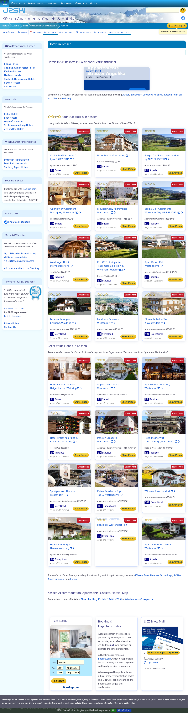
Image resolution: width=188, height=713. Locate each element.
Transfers (84, 32)
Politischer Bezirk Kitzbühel (44, 26)
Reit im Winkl (115, 599)
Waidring (66, 98)
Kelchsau (158, 94)
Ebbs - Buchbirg (89, 599)
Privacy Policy (11, 323)
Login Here (152, 662)
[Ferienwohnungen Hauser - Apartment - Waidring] (69, 528)
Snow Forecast (151, 575)
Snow (23, 32)
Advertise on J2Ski (14, 308)
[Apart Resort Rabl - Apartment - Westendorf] (164, 246)
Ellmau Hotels (11, 64)
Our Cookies (124, 710)
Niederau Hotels (12, 75)
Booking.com (29, 189)
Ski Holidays (166, 575)
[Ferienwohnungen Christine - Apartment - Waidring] (69, 303)
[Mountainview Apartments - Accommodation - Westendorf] (116, 192)
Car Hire (101, 32)
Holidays (67, 32)
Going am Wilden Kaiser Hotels (20, 67)
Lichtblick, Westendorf (110, 524)
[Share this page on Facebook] (183, 19)
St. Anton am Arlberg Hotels (18, 125)
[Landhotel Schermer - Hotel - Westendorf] (116, 303)
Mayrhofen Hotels (13, 121)
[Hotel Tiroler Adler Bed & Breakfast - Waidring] (69, 421)
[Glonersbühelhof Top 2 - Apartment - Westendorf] (164, 303)
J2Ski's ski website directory (21, 253)
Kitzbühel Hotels (12, 71)
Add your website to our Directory (21, 268)
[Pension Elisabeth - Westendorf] (116, 421)
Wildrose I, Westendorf (158, 491)
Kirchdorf (103, 599)
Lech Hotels (10, 117)
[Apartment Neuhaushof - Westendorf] (164, 528)
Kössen (10, 32)
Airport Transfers (56, 579)
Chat (95, 3)
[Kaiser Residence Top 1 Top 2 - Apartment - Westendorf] (116, 475)
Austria (15, 26)
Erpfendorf (136, 94)
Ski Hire (37, 32)
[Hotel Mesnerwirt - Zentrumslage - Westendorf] (164, 421)
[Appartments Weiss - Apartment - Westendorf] (116, 368)
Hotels (5, 26)
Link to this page (12, 316)
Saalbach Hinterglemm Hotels (19, 79)
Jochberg (148, 94)
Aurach (125, 94)
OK (113, 710)
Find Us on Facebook (19, 222)
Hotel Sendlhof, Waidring (111, 155)
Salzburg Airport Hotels (16, 167)
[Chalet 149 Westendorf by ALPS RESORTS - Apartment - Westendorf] (69, 139)
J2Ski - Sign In (178, 25)
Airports (82, 3)
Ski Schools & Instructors (20, 261)
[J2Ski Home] (14, 12)
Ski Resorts (19, 3)
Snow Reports (37, 3)
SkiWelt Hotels (12, 82)
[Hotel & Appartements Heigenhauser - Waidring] (69, 368)
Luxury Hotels (121, 32)
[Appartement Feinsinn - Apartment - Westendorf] (164, 368)
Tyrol (25, 26)
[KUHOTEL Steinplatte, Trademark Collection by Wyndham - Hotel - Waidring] (116, 246)
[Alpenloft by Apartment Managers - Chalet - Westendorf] (69, 192)
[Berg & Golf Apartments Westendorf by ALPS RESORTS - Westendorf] (164, 192)
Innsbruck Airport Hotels (16, 159)
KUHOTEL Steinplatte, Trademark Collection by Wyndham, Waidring (110, 265)
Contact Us (10, 327)
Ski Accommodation (17, 257)
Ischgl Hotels (11, 114)
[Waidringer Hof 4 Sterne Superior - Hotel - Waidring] (69, 246)
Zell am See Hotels (14, 129)
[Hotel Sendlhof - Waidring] (116, 139)
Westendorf (92, 71)
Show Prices (80, 172)
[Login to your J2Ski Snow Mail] (162, 638)
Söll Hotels (10, 86)
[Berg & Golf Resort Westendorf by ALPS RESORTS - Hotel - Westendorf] (164, 139)
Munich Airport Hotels (15, 163)
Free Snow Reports (163, 652)
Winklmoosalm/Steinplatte (139, 599)
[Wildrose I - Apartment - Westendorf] (164, 475)
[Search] (183, 10)
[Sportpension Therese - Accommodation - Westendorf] (69, 475)
